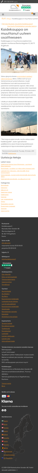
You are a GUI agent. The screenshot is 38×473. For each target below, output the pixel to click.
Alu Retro (5, 296)
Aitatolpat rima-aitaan (9, 316)
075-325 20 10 (9, 2)
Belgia (6, 448)
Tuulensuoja (6, 328)
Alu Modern (6, 294)
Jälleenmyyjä (4, 190)
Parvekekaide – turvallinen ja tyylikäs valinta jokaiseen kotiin (18, 168)
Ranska (6, 445)
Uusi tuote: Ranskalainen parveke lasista (21, 26)
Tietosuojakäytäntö (8, 279)
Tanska (6, 428)
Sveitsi (6, 441)
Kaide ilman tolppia (6, 192)
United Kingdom (9, 455)
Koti (4, 18)
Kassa (22, 14)
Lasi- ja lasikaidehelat (7, 199)
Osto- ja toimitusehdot (9, 277)
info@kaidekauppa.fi (9, 259)
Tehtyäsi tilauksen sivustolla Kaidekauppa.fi (17, 24)
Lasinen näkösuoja (8, 336)
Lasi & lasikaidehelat (9, 304)
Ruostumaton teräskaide (8, 206)
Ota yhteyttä (6, 274)
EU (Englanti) (8, 458)
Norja (5, 424)
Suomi (6, 431)
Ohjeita (3, 201)
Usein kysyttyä (5, 211)
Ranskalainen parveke (7, 204)
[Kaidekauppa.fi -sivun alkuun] (14, 7)
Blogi (9, 19)
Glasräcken (4, 187)
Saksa (6, 434)
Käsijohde (3, 197)
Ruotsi (6, 421)
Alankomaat (8, 451)
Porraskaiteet (6, 331)
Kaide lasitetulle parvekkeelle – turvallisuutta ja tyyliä (15, 179)
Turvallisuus (6, 284)
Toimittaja (4, 208)
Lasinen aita (6, 338)
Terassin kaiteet (7, 323)
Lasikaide (5, 333)
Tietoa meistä (6, 383)
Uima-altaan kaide (8, 341)
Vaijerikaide (6, 309)
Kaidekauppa (12, 153)
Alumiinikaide (5, 185)
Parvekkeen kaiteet (8, 326)
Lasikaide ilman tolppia (10, 301)
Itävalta (6, 438)
